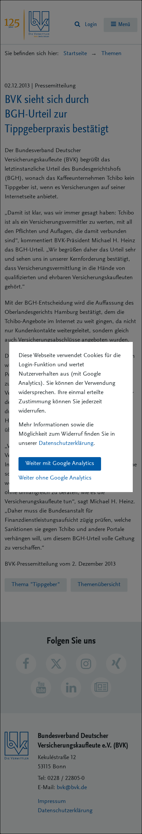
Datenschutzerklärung (66, 444)
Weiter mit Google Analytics (59, 464)
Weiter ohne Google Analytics (54, 478)
